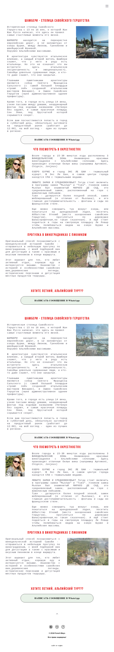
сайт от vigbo (57, 645)
